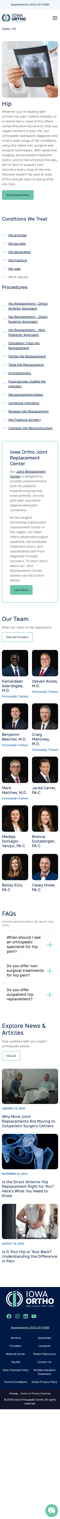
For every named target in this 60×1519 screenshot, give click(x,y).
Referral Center (15, 1354)
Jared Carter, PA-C (44, 790)
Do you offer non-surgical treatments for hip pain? (25, 970)
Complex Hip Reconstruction (30, 428)
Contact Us (44, 1362)
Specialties (44, 1337)
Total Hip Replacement (26, 364)
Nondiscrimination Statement (44, 1371)
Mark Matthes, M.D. (14, 790)
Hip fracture (17, 260)
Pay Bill (15, 1362)
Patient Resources (44, 1354)
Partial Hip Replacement (27, 356)
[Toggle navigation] (55, 18)
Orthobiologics (19, 373)
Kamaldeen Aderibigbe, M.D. (12, 686)
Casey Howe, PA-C (43, 887)
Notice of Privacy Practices (36, 1393)
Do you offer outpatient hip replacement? (20, 994)
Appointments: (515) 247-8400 (30, 4)
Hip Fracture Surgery (24, 419)
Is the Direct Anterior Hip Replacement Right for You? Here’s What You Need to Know (28, 1188)
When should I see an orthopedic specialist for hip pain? (24, 944)
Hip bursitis (17, 243)
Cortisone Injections (23, 403)
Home (5, 28)
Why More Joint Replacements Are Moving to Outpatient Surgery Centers (28, 1121)
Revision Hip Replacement (28, 411)
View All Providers (17, 637)
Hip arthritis (17, 235)
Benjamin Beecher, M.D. (14, 736)
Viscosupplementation (25, 394)
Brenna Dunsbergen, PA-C (44, 841)
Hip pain (14, 268)
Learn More (21, 590)
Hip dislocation (19, 252)
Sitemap (13, 1393)
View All (11, 1055)
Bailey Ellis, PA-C (12, 887)
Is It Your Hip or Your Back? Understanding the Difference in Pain (29, 1256)
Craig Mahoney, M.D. (41, 739)
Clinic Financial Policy (16, 1370)
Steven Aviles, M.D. (45, 683)
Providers (15, 1346)
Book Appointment (17, 195)
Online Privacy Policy (44, 1382)
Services (15, 1337)
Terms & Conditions (15, 1382)
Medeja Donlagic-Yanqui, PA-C (13, 841)
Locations (44, 1346)
